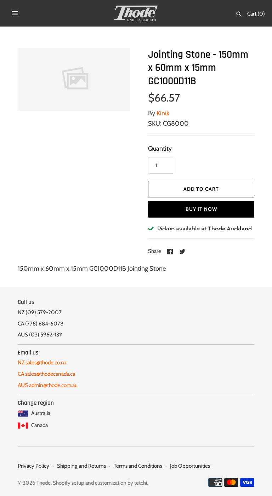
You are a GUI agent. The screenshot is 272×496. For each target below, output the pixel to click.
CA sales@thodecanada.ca (46, 373)
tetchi (140, 482)
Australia (40, 413)
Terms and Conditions (138, 465)
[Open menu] (15, 13)
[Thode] (136, 13)
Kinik (163, 113)
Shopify (61, 482)
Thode (43, 482)
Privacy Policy (33, 465)
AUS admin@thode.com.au (48, 385)
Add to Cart (201, 189)
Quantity (160, 148)
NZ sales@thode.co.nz (42, 362)
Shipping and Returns (81, 465)
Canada (39, 425)
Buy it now (201, 209)
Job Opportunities (190, 465)
